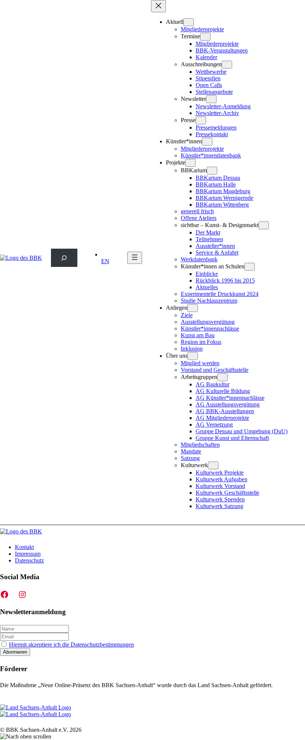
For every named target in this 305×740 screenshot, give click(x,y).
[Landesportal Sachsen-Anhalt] (35, 710)
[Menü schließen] (158, 6)
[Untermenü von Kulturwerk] (213, 465)
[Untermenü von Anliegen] (192, 308)
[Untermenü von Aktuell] (188, 22)
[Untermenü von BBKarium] (212, 171)
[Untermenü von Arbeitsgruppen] (222, 377)
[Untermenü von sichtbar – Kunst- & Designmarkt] (264, 225)
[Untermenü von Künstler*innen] (207, 142)
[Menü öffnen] (134, 258)
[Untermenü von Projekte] (190, 163)
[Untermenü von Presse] (201, 120)
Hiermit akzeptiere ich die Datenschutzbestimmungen (71, 644)
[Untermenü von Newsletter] (211, 99)
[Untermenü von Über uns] (192, 356)
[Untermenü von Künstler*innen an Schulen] (249, 267)
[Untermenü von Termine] (205, 37)
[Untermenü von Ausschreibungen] (227, 64)
